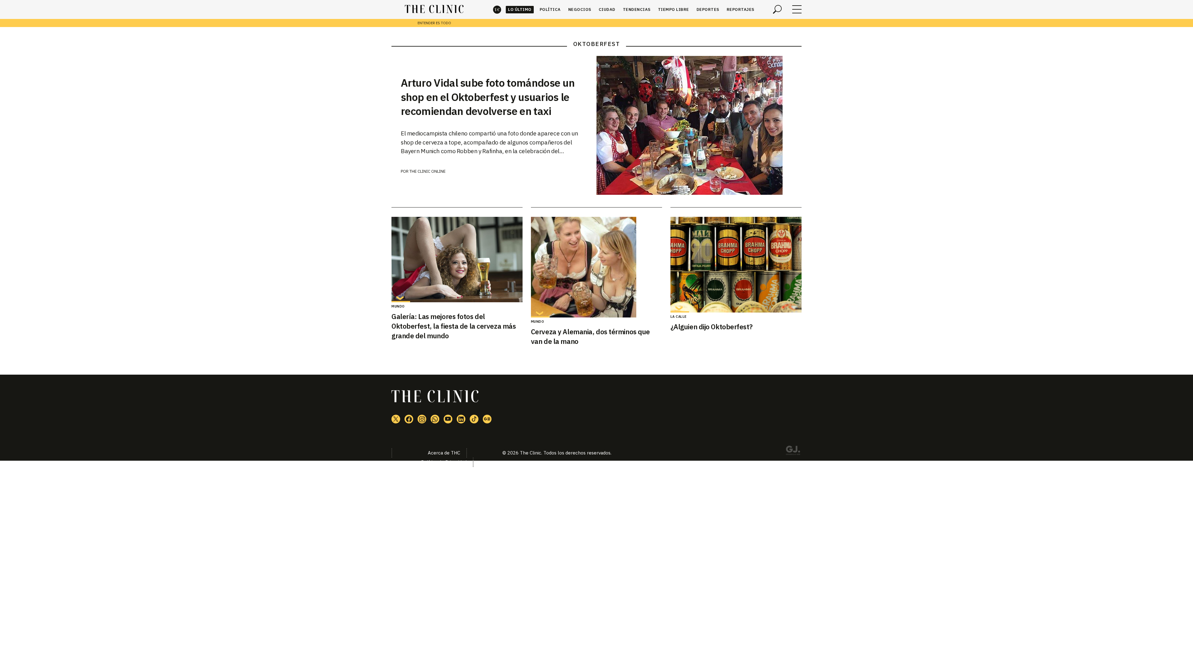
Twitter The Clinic (395, 419)
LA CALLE (678, 316)
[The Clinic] (434, 9)
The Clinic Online (427, 171)
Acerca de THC (444, 453)
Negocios (579, 9)
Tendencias (637, 9)
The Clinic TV (448, 419)
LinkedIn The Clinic (461, 419)
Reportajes (740, 9)
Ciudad (607, 9)
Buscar (777, 9)
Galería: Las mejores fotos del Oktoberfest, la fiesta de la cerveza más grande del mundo (453, 326)
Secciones (797, 9)
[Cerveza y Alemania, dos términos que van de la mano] (596, 267)
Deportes (708, 9)
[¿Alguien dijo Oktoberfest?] (736, 265)
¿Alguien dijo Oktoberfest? (711, 326)
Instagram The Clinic (422, 419)
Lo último (520, 9)
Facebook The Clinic (409, 419)
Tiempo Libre (673, 9)
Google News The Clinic (487, 419)
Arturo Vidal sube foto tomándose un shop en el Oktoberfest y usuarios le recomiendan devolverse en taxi (487, 97)
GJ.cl (793, 451)
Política (550, 9)
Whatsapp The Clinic (435, 419)
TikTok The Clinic (474, 419)
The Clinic (497, 9)
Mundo (398, 306)
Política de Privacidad (444, 462)
